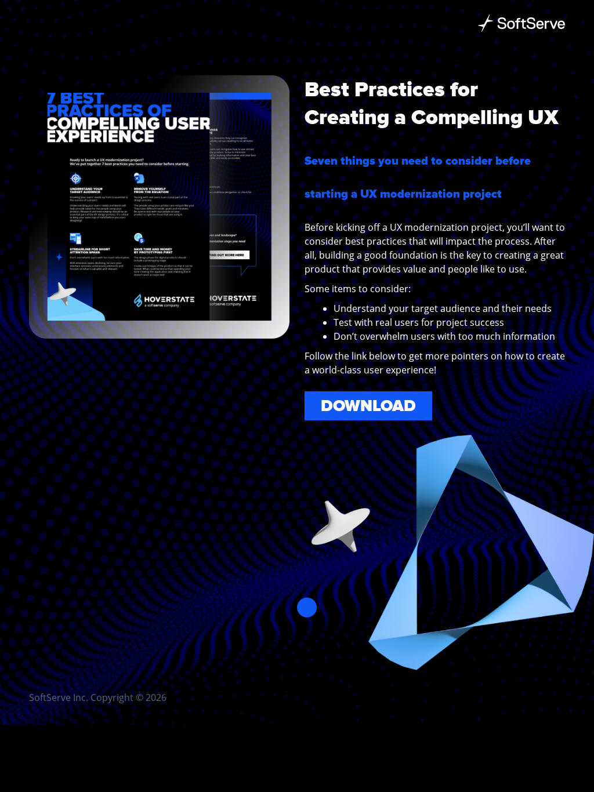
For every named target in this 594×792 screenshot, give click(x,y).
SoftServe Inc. (58, 697)
